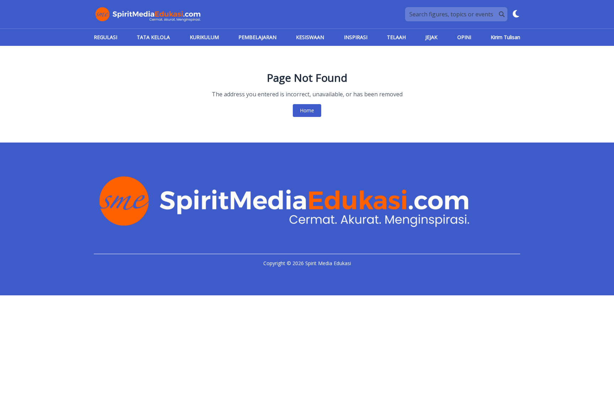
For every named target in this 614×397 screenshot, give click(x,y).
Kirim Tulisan (505, 37)
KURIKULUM (204, 37)
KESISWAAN (310, 37)
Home (307, 110)
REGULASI (105, 37)
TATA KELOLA (153, 37)
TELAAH (396, 37)
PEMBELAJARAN (257, 37)
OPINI (464, 37)
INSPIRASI (355, 37)
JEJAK (431, 37)
